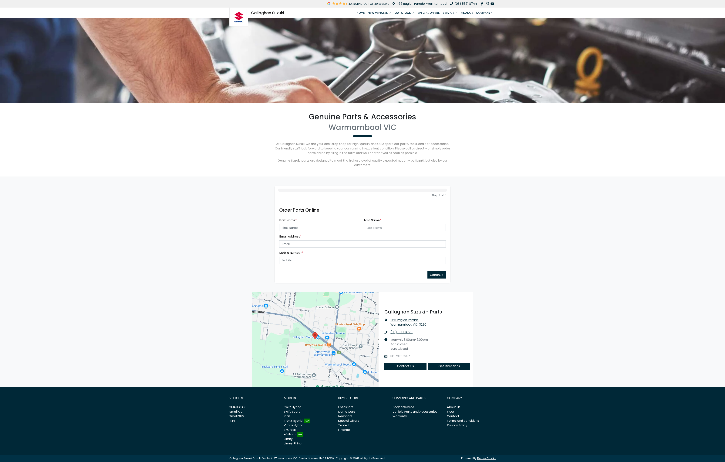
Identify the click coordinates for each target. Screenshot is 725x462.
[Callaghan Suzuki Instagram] (488, 3)
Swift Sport (292, 411)
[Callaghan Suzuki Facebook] (482, 3)
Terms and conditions (463, 421)
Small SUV (236, 416)
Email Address (290, 236)
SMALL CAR (237, 407)
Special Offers (429, 13)
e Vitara (289, 434)
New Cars (345, 416)
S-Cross (290, 430)
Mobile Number (291, 253)
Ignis (287, 416)
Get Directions (449, 366)
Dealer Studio (486, 458)
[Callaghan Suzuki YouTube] (493, 3)
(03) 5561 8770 (401, 332)
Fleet (450, 411)
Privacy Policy (457, 425)
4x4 (232, 421)
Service (448, 13)
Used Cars (345, 407)
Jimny (288, 439)
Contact (453, 416)
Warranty (400, 416)
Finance (467, 13)
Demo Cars (346, 411)
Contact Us (405, 366)
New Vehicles (378, 13)
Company (483, 13)
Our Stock (403, 13)
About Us (453, 407)
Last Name (372, 220)
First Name (288, 220)
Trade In (344, 425)
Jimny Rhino (293, 443)
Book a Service (403, 407)
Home (361, 13)
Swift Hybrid (292, 407)
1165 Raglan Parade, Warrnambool (422, 4)
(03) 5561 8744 (466, 4)
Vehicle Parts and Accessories (415, 411)
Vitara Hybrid (293, 425)
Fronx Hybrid (293, 421)
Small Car (236, 411)
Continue (436, 275)
